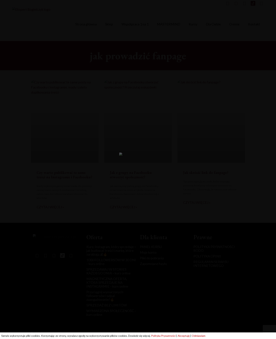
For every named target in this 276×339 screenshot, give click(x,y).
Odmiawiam (198, 335)
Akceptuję (184, 335)
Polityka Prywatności (163, 335)
